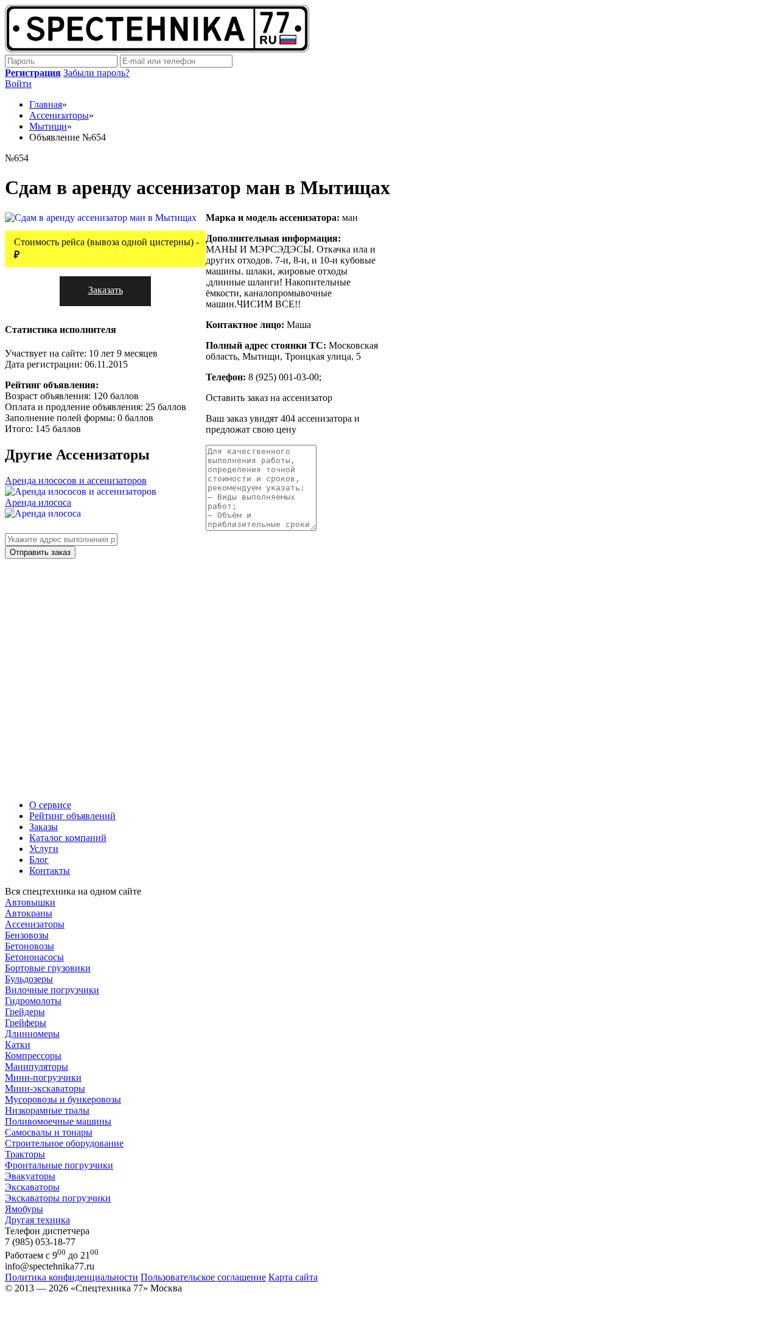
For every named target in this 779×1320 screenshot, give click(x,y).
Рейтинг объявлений (72, 816)
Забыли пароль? (96, 73)
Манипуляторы (36, 1066)
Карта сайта (293, 1277)
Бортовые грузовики (48, 968)
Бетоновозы (29, 946)
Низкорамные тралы (47, 1110)
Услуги (43, 848)
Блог (39, 859)
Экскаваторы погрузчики (58, 1198)
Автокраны (28, 913)
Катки (17, 1044)
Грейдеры (25, 1012)
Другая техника (37, 1220)
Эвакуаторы (30, 1176)
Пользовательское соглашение (203, 1277)
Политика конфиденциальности (71, 1277)
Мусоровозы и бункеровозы (63, 1099)
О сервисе (50, 805)
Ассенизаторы (35, 924)
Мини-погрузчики (43, 1077)
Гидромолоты (33, 1001)
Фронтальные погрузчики (59, 1165)
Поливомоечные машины (58, 1121)
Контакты (49, 870)
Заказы (43, 827)
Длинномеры (32, 1033)
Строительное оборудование (64, 1143)
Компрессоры (33, 1055)
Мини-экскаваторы (45, 1088)
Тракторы (25, 1154)
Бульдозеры (29, 979)
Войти (18, 84)
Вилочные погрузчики (52, 990)
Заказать (105, 290)
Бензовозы (27, 935)
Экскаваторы (32, 1187)
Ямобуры (24, 1209)
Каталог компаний (68, 838)
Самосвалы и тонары (49, 1132)
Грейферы (25, 1023)
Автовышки (30, 902)
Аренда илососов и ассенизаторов (76, 480)
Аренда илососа (38, 502)
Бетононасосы (34, 957)
